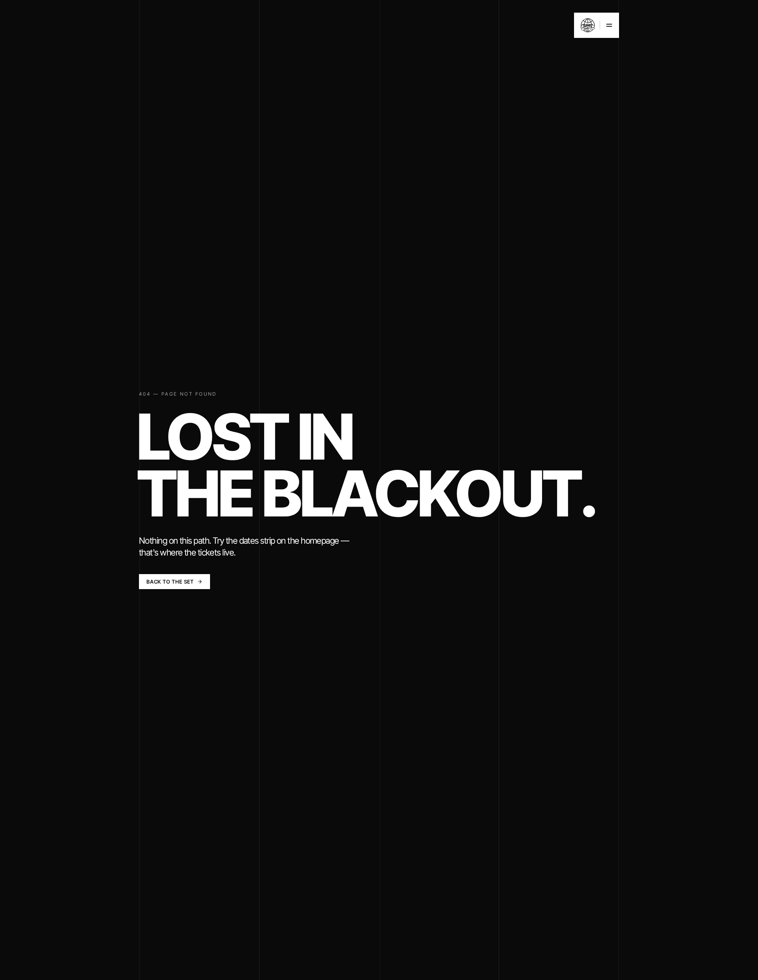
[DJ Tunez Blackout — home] (587, 25)
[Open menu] (596, 25)
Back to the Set (170, 581)
